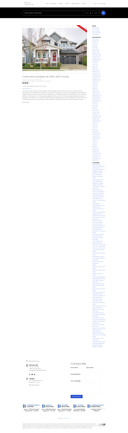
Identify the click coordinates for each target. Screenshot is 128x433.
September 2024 (96, 80)
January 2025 (95, 73)
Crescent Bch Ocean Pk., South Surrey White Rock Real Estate (98, 217)
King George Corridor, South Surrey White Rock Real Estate (98, 258)
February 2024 (96, 92)
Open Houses (96, 31)
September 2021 (96, 138)
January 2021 (95, 151)
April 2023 (94, 109)
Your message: (76, 381)
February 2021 (95, 150)
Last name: (90, 367)
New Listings (95, 29)
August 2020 (95, 160)
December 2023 (96, 95)
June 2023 (95, 105)
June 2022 (95, 126)
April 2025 (94, 68)
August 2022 (95, 122)
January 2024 (95, 93)
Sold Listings (95, 34)
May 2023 (94, 107)
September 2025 (96, 59)
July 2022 (94, 124)
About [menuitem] (83, 3)
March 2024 (95, 90)
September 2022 (96, 121)
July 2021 (94, 141)
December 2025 (96, 54)
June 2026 (95, 44)
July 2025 (94, 63)
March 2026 (95, 49)
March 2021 (95, 148)
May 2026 (94, 46)
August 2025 (95, 61)
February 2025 (96, 71)
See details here (26, 88)
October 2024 (96, 78)
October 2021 (95, 136)
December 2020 (96, 153)
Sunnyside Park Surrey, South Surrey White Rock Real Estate (98, 314)
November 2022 (96, 117)
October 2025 (96, 58)
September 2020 (96, 158)
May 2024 (94, 86)
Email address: (76, 374)
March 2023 (95, 110)
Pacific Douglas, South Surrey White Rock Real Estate (39, 81)
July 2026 (94, 42)
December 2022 (96, 115)
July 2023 (94, 104)
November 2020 (96, 155)
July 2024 (94, 83)
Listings (94, 265)
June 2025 (95, 64)
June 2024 (95, 85)
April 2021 (94, 146)
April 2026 (94, 47)
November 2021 (96, 134)
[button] (29, 374)
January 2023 (95, 114)
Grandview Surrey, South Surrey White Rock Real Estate (98, 249)
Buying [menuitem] (60, 3)
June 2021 (94, 143)
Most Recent (95, 39)
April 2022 (94, 129)
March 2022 (95, 131)
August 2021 (95, 139)
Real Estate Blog (96, 33)
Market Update (75, 3)
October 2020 (96, 156)
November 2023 (96, 97)
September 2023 (96, 100)
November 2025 (96, 56)
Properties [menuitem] (53, 3)
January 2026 (95, 52)
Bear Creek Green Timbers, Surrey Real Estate (97, 176)
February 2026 (96, 51)
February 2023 (96, 112)
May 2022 (94, 127)
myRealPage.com (66, 418)
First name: (74, 367)
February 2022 (96, 133)
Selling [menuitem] (67, 3)
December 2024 (96, 75)
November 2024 (96, 76)
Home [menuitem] (47, 3)
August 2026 (95, 40)
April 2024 (94, 88)
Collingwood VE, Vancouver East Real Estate (97, 208)
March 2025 (95, 69)
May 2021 (94, 144)
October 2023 (96, 98)
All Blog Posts (95, 27)
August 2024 (95, 81)
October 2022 (96, 119)
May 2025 (94, 66)
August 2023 (95, 102)
